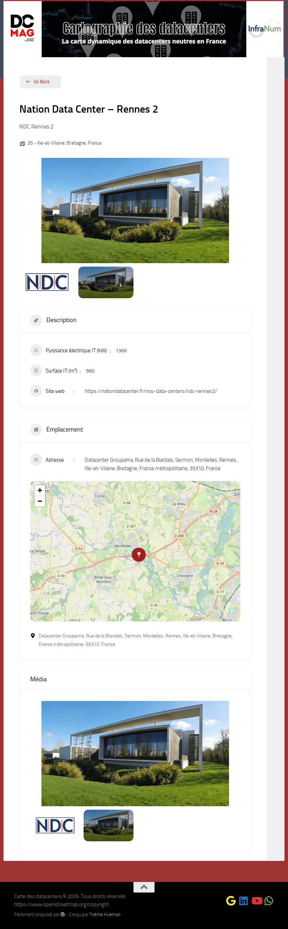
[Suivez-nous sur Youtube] (256, 901)
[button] (30, 210)
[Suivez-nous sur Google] (231, 901)
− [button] (40, 501)
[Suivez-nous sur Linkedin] (244, 901)
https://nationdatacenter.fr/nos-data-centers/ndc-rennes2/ (151, 391)
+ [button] (40, 490)
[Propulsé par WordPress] (62, 914)
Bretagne (76, 143)
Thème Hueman (104, 914)
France (95, 143)
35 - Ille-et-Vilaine (46, 143)
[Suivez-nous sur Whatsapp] (269, 901)
